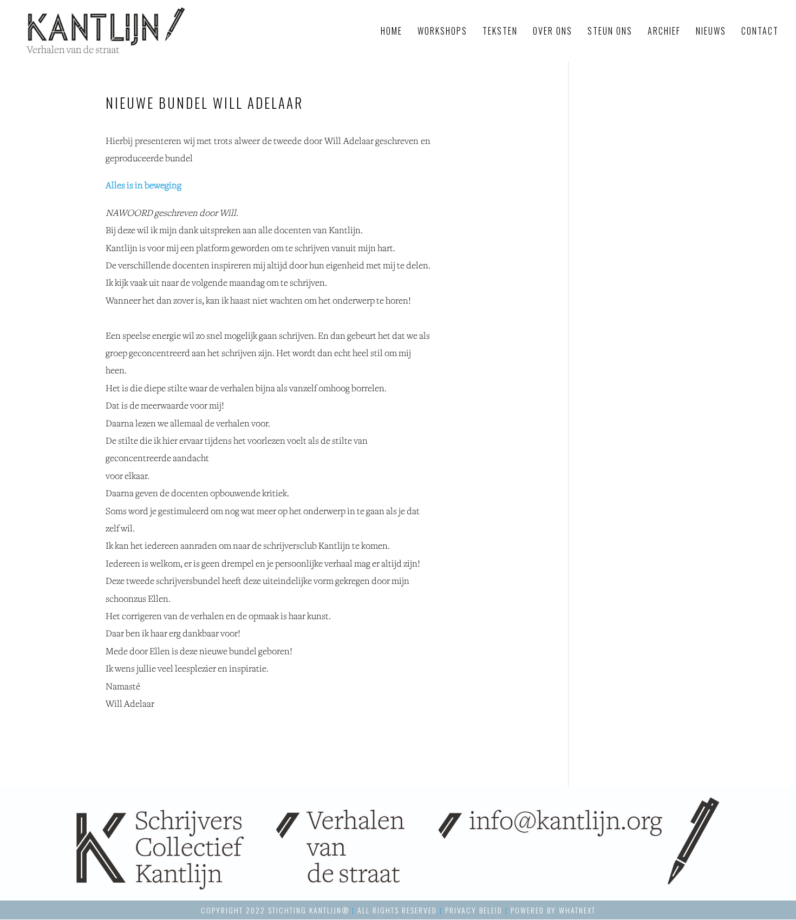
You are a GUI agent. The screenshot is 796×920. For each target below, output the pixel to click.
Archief (664, 32)
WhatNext (577, 910)
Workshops (442, 32)
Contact (760, 32)
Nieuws (711, 32)
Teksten (500, 32)
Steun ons (610, 32)
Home (391, 32)
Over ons (552, 32)
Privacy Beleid (474, 910)
